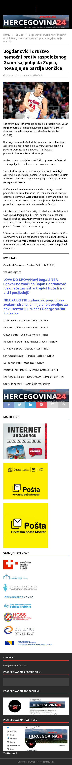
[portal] (36, 21)
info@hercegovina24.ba (15, 665)
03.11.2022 (11, 75)
